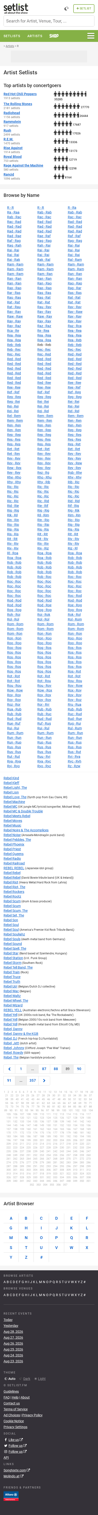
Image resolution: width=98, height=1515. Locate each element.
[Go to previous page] (9, 1069)
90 (79, 1069)
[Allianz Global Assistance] (11, 1496)
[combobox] (49, 21)
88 (56, 1069)
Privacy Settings (15, 1427)
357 (32, 1080)
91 (9, 1080)
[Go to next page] (44, 1080)
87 (44, 1069)
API (6, 1457)
